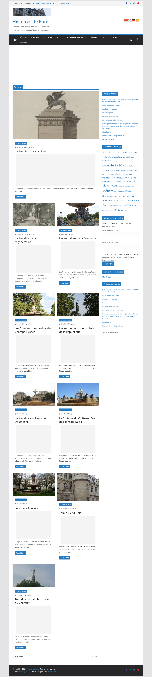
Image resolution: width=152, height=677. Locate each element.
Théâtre (131, 205)
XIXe (118, 210)
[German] (134, 20)
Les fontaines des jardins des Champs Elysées (33, 330)
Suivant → (94, 656)
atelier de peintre (124, 157)
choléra (127, 161)
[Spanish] (137, 20)
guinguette (112, 174)
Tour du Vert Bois (70, 513)
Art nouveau (112, 157)
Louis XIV (123, 178)
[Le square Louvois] (34, 484)
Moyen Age (109, 185)
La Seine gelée (107, 113)
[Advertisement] (76, 62)
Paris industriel (116, 197)
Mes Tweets (106, 277)
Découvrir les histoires (30, 37)
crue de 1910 (112, 165)
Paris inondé (129, 196)
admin (33, 147)
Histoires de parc (21, 320)
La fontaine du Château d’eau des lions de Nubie (77, 420)
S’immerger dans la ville (77, 37)
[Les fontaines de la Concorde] (78, 214)
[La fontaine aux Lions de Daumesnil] (34, 394)
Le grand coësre (108, 139)
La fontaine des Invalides (30, 151)
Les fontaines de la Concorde (77, 238)
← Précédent (18, 656)
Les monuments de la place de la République (76, 330)
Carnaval (121, 161)
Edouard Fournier (111, 170)
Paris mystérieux (111, 200)
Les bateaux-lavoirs (109, 109)
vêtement (112, 211)
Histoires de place (21, 143)
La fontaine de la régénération (25, 240)
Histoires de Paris (31, 21)
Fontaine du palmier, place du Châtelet (32, 601)
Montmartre (124, 181)
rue (110, 206)
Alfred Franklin (106, 153)
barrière (105, 160)
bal (133, 157)
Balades (94, 37)
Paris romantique (130, 200)
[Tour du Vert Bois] (78, 487)
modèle (116, 181)
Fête (107, 174)
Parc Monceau (119, 191)
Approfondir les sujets (53, 37)
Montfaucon (106, 132)
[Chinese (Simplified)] (126, 20)
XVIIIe (123, 210)
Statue (120, 206)
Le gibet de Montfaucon (111, 116)
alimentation (116, 153)
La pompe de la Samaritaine (112, 120)
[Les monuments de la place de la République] (78, 304)
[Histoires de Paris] (15, 40)
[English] (130, 20)
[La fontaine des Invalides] (56, 115)
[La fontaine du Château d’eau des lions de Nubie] (78, 394)
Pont (105, 205)
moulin (133, 181)
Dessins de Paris (129, 166)
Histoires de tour (65, 504)
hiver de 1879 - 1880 (124, 174)
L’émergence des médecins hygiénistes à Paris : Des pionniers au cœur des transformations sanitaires (120, 126)
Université (105, 211)
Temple (125, 206)
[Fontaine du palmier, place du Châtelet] (34, 575)
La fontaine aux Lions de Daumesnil (30, 420)
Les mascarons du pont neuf (113, 136)
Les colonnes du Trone (110, 105)
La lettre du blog (109, 37)
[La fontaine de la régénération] (34, 214)
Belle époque (114, 161)
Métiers (108, 191)
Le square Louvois (26, 508)
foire (103, 174)
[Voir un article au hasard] (136, 40)
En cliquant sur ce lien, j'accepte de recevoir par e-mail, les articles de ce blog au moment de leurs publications (120, 257)
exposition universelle (129, 170)
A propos (23, 43)
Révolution (114, 206)
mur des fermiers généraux (125, 186)
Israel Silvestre (113, 177)
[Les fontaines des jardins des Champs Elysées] (34, 304)
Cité (131, 161)
